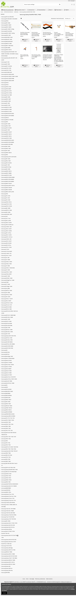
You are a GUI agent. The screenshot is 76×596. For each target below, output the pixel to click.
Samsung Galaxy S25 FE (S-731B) (8, 549)
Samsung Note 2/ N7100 (6, 360)
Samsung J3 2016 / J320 (6, 226)
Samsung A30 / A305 (5, 123)
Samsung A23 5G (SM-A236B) (7, 115)
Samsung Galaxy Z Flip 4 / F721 (7, 498)
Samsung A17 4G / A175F (6, 90)
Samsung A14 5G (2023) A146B (7, 78)
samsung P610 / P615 (5, 459)
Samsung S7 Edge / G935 (6, 286)
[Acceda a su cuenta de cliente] (71, 4)
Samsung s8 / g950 (5, 288)
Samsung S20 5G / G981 (6, 309)
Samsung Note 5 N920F (6, 368)
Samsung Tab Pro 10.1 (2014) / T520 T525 (9, 447)
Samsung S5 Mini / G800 (6, 272)
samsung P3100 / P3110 (6, 475)
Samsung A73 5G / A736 (6, 204)
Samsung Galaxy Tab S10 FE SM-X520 (9, 556)
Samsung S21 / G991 (5, 319)
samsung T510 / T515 (5, 442)
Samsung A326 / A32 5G (6, 136)
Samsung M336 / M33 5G (6, 407)
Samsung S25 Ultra (5, 352)
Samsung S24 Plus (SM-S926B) (8, 344)
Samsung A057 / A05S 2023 (7, 45)
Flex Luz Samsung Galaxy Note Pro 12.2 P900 (24, 56)
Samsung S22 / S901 (5, 327)
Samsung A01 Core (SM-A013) (7, 16)
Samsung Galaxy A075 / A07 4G (8, 562)
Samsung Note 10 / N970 (6, 374)
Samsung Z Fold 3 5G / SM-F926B (8, 508)
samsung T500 (4, 440)
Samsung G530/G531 (5, 490)
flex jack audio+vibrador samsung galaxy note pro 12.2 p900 (58, 34)
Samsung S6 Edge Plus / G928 (7, 280)
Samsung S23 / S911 (5, 333)
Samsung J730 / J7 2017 (6, 255)
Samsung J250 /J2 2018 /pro (7, 224)
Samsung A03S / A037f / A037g (8, 33)
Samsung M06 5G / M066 (6, 552)
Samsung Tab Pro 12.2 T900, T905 (8, 467)
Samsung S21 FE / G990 (6, 321)
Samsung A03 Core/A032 (6, 31)
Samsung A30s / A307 (6, 125)
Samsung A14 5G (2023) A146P (7, 80)
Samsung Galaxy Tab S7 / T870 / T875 (9, 523)
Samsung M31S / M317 (6, 403)
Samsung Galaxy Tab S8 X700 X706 (8, 539)
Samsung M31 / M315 (5, 401)
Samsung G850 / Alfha (6, 492)
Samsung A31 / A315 (5, 130)
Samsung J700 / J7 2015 (6, 247)
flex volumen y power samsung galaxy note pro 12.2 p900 (36, 56)
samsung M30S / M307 (6, 399)
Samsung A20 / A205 (5, 97)
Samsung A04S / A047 (6, 35)
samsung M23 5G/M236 (6, 395)
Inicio (24, 578)
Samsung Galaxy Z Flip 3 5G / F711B (8, 496)
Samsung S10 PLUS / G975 (7, 302)
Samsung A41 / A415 (5, 150)
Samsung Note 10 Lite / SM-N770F (8, 377)
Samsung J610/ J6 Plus (6, 245)
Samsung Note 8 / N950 (6, 370)
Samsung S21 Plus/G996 (6, 323)
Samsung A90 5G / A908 (6, 210)
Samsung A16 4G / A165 (6, 86)
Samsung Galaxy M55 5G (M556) (8, 416)
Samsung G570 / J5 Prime (6, 237)
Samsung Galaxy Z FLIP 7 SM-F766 (8, 519)
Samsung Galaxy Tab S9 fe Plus (8, 527)
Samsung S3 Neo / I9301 (6, 263)
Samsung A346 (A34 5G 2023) (7, 140)
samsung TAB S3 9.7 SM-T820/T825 (8, 471)
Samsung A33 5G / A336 (6, 138)
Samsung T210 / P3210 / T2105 (7, 420)
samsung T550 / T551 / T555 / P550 (8, 449)
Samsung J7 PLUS (5, 249)
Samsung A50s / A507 (6, 160)
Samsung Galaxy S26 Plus (6, 568)
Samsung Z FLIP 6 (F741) (6, 545)
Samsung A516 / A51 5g (6, 167)
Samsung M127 (4, 387)
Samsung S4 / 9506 (5, 265)
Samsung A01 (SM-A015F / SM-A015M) (9, 18)
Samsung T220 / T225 (6, 422)
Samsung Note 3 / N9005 (6, 362)
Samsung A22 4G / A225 (6, 107)
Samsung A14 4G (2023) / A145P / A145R (9, 76)
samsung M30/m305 (5, 397)
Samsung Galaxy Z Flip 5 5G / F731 (8, 500)
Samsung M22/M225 (5, 393)
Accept (4, 593)
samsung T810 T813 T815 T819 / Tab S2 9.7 (9, 464)
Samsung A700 (4, 193)
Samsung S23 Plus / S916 (6, 337)
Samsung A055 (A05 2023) (7, 41)
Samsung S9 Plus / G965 (6, 294)
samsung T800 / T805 (6, 461)
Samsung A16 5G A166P (6, 88)
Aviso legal (32, 578)
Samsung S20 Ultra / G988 (7, 317)
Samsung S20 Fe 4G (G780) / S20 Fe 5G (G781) (9, 312)
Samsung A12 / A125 (5, 64)
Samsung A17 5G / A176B (6, 93)
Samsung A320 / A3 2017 (6, 132)
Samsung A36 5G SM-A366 (7, 144)
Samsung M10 (4, 385)
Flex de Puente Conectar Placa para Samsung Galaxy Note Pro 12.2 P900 (36, 34)
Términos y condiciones (40, 578)
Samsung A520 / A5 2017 (6, 183)
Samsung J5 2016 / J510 (6, 239)
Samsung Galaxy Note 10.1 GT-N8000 (9, 486)
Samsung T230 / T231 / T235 (7, 424)
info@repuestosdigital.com (66, 581)
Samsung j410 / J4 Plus (6, 232)
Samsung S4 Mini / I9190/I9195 (8, 267)
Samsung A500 (4, 154)
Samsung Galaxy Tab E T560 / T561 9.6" (9, 451)
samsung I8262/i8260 (6, 488)
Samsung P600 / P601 (5, 482)
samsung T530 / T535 (5, 444)
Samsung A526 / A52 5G (6, 171)
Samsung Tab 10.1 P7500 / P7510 (8, 531)
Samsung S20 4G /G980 (6, 307)
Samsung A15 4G (4, 82)
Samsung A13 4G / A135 (6, 68)
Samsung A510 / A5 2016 (6, 162)
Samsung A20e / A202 (6, 101)
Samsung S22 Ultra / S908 (7, 331)
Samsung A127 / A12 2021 (6, 66)
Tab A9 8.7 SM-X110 (5, 533)
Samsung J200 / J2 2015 (6, 222)
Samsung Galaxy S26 (5, 566)
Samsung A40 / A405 (5, 146)
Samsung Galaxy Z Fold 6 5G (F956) (8, 514)
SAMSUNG (2, 14)
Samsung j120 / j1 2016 (6, 220)
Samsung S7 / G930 (5, 284)
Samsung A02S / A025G (6, 27)
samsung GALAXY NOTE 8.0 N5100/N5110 (9, 484)
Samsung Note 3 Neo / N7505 (7, 364)
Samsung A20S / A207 (6, 99)
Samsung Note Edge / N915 (7, 356)
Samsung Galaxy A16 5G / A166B (8, 554)
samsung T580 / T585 (6, 453)
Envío (27, 578)
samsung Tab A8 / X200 (6, 473)
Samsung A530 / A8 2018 (6, 187)
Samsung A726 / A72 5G (6, 202)
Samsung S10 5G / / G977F (7, 298)
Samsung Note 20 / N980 (6, 381)
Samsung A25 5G (5, 117)
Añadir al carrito (25, 40)
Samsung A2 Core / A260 (6, 95)
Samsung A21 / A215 (5, 103)
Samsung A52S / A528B (6, 173)
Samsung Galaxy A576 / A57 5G (8, 185)
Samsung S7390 (4, 282)
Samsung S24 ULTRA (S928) (7, 346)
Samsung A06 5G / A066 (6, 43)
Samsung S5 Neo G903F (6, 274)
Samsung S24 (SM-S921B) (7, 342)
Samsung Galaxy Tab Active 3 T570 (8, 541)
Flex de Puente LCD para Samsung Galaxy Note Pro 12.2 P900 (47, 33)
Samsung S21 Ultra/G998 (6, 325)
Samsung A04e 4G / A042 (6, 39)
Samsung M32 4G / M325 (6, 405)
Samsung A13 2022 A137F (6, 72)
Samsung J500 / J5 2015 (6, 235)
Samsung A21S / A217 (5, 105)
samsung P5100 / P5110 (6, 477)
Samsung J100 (4, 216)
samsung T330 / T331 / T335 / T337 (8, 436)
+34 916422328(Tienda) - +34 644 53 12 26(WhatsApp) (47, 581)
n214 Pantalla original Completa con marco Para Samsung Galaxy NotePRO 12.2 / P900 (47, 56)
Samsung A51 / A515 (5, 165)
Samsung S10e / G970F (6, 300)
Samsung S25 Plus (5, 354)
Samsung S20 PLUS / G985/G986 (8, 315)
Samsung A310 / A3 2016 (6, 127)
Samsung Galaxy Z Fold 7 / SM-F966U (9, 558)
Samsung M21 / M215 (5, 521)
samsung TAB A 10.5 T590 (6, 455)
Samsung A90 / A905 (5, 212)
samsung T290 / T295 (6, 428)
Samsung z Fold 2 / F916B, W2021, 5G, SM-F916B (9, 505)
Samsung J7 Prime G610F (6, 251)
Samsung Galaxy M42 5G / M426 (8, 560)
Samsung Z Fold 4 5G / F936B (7, 510)
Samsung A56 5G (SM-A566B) (7, 181)
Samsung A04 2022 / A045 (6, 37)
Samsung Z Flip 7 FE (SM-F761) (7, 517)
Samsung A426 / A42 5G (6, 152)
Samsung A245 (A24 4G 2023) (7, 113)
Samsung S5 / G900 (5, 270)
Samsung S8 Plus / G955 (6, 290)
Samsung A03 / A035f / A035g (7, 29)
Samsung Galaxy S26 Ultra (7, 570)
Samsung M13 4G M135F (6, 389)
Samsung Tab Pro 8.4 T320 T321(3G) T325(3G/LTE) (8, 433)
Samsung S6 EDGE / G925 (6, 278)
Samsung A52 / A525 (5, 169)
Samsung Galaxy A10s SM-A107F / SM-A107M (9, 59)
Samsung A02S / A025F (6, 25)
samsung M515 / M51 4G (6, 409)
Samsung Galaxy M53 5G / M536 (8, 564)
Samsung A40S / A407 (6, 148)
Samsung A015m (4, 20)
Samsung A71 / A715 (5, 197)
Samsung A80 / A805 (5, 208)
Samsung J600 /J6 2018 (6, 243)
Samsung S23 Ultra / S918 (6, 340)
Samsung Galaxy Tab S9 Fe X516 (8, 525)
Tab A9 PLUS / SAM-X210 (6, 543)
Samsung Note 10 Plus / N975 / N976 (9, 379)
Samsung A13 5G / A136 (6, 70)
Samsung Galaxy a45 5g (6, 529)
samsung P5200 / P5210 (6, 479)
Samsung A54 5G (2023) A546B (7, 177)
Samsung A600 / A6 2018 (6, 189)
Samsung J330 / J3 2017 (6, 228)
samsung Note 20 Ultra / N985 (7, 383)
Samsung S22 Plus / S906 (6, 329)
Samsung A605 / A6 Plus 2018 (7, 191)
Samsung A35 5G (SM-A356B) (7, 142)
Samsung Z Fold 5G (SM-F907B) (8, 502)
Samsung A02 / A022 (5, 23)
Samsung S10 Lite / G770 (6, 305)
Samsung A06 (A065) (5, 47)
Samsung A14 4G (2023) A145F (7, 74)
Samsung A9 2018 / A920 (6, 214)
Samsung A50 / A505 (5, 158)
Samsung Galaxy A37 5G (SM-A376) (8, 156)
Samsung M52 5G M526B (6, 412)
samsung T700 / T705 (5, 457)
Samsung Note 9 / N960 (6, 372)
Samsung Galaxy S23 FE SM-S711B (8, 335)
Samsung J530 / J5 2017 (6, 241)
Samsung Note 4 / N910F (6, 366)
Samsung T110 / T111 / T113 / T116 (7, 418)
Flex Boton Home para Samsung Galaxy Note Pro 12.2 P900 (25, 33)
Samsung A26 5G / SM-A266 (7, 119)
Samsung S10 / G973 (5, 296)
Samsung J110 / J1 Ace (5, 218)
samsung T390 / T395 (6, 438)
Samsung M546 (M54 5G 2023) (7, 414)
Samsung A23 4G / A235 (6, 111)
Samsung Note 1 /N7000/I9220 (7, 358)
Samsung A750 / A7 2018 (6, 206)
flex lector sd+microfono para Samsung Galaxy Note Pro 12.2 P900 (70, 34)
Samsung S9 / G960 (5, 292)
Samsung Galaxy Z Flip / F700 (7, 494)
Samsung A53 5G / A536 (6, 175)
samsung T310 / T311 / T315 (7, 430)
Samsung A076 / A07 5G (6, 49)
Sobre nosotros (49, 578)
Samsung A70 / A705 (5, 195)
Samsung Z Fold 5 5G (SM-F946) (8, 512)
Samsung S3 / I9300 (5, 259)
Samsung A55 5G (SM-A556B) (7, 179)
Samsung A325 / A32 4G (6, 134)
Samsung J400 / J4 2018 (6, 230)
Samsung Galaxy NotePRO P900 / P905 (9, 469)
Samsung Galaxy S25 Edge (7, 547)
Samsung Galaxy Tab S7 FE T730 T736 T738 (9, 536)
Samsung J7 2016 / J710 (6, 253)
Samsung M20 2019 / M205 (7, 391)
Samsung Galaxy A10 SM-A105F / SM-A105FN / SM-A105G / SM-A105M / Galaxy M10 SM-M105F (9, 53)
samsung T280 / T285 (6, 426)
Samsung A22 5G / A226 (6, 109)
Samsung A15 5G (4, 84)
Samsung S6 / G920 (5, 276)
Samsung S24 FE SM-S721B (7, 348)
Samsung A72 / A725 (5, 200)
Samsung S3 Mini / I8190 (6, 261)
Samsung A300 (4, 121)
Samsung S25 (4, 350)
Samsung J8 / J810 (5, 257)
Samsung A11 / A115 (5, 62)
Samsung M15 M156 (5, 572)
